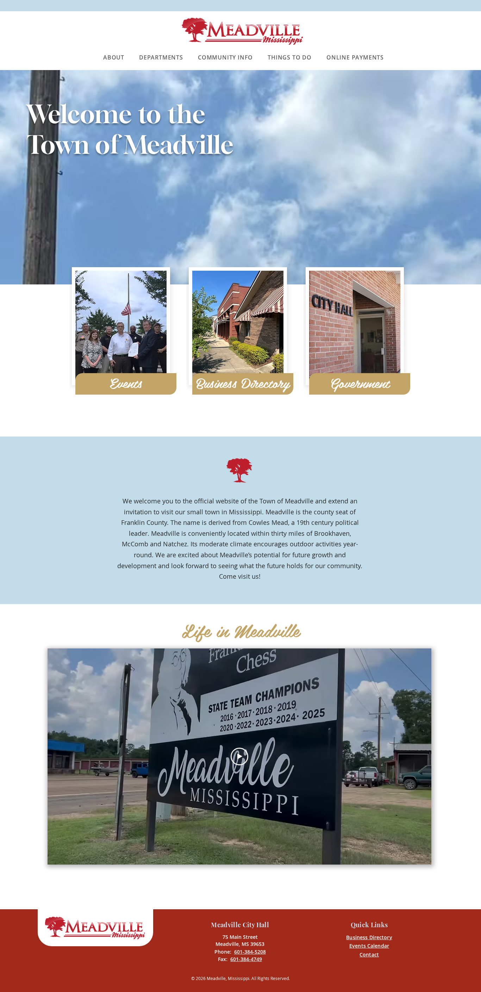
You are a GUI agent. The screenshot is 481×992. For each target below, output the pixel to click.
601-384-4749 (246, 959)
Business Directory (369, 937)
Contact (369, 954)
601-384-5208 (250, 951)
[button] (116, 57)
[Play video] (239, 756)
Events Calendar (369, 945)
